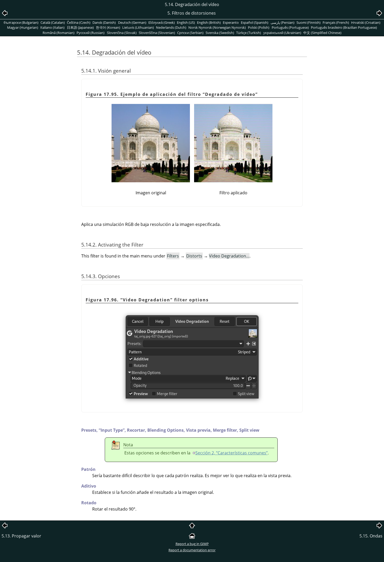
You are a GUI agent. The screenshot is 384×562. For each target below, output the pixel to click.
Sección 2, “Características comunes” (231, 453)
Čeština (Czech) (78, 22)
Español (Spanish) (254, 22)
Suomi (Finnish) (308, 22)
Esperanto (231, 22)
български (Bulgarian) (21, 22)
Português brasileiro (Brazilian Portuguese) (344, 27)
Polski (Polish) (258, 27)
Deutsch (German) (132, 22)
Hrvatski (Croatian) (365, 22)
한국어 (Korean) (108, 27)
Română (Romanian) (58, 32)
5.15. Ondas (370, 536)
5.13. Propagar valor (21, 536)
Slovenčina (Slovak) (122, 32)
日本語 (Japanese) (80, 27)
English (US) (186, 22)
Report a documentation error (192, 550)
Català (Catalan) (52, 22)
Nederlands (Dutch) (171, 27)
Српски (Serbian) (190, 32)
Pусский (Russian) (90, 32)
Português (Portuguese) (290, 27)
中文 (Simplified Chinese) (322, 32)
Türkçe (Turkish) (248, 32)
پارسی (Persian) (282, 22)
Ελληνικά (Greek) (161, 22)
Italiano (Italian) (52, 27)
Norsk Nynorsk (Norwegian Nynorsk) (217, 27)
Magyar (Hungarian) (22, 27)
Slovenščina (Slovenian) (157, 32)
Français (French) (336, 22)
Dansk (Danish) (104, 22)
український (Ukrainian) (282, 32)
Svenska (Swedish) (220, 32)
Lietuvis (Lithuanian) (138, 27)
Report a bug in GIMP (192, 543)
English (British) (209, 22)
